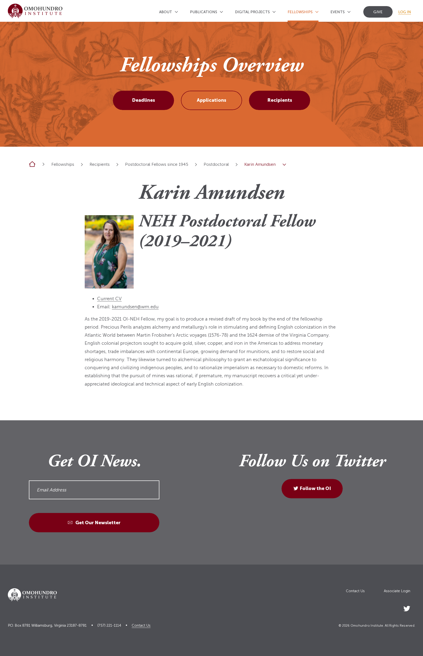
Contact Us (355, 591)
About (165, 12)
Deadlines (143, 100)
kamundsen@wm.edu (135, 307)
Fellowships (300, 12)
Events (337, 12)
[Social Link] (406, 608)
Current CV (109, 298)
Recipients (279, 100)
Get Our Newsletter (97, 522)
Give (378, 12)
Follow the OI (315, 488)
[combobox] (82, 164)
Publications (203, 12)
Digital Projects (252, 12)
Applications (211, 100)
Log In (404, 12)
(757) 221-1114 (109, 625)
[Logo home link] (35, 11)
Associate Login (397, 591)
